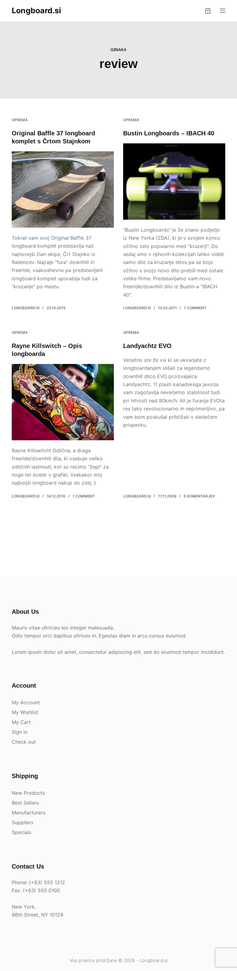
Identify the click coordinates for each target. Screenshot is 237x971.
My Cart (21, 722)
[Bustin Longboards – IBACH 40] (174, 181)
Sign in (19, 732)
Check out (24, 742)
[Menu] (222, 11)
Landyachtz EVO (147, 345)
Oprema (20, 120)
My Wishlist (25, 712)
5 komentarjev (199, 496)
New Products (28, 793)
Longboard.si (36, 10)
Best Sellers (25, 803)
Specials (21, 832)
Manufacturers (28, 812)
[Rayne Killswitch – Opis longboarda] (63, 402)
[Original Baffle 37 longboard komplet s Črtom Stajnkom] (63, 189)
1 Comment (195, 308)
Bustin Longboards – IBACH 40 (168, 133)
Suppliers (22, 822)
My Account (26, 702)
